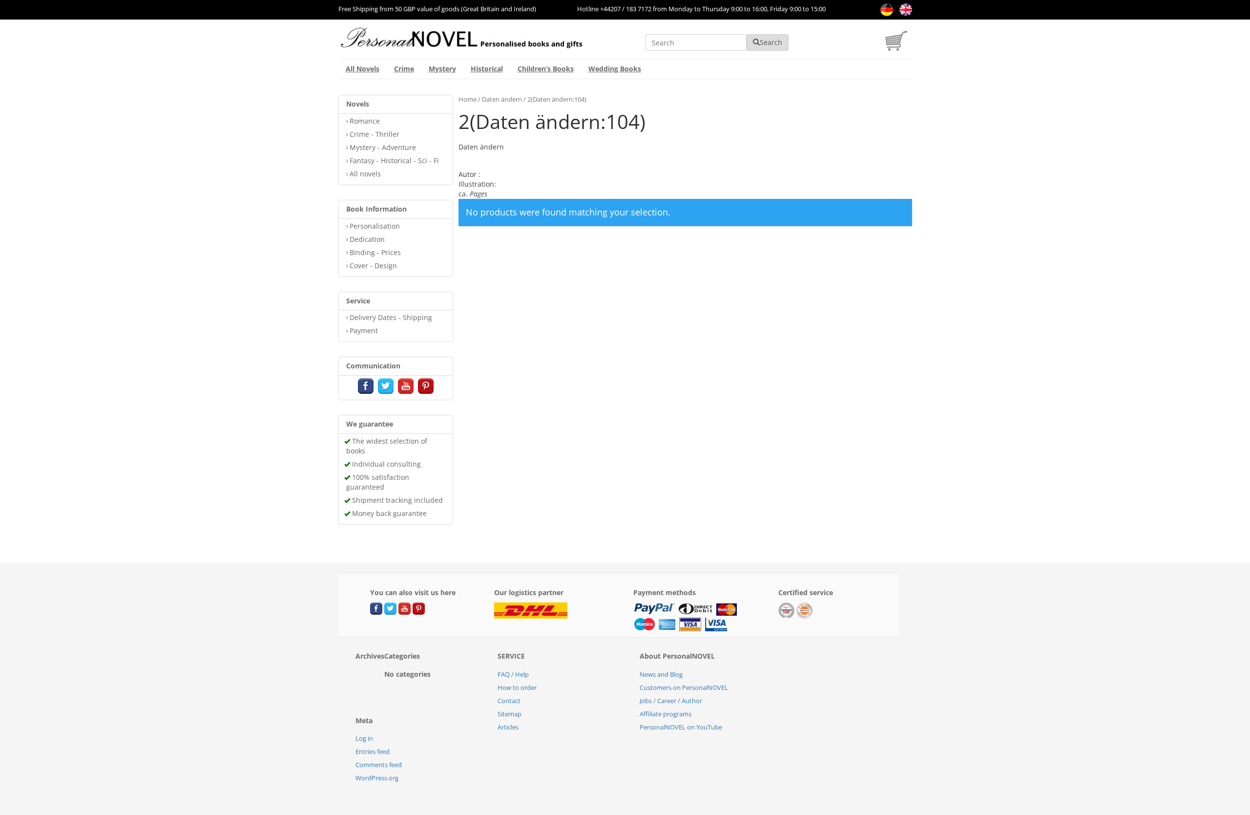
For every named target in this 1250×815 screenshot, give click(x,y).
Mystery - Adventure (383, 147)
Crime (404, 68)
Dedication (367, 239)
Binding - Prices (375, 252)
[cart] (898, 48)
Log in (364, 738)
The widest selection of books (386, 445)
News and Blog (661, 674)
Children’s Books (546, 68)
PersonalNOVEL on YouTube (681, 727)
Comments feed (378, 764)
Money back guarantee (389, 513)
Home (467, 99)
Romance (365, 121)
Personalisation (375, 226)
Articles (508, 727)
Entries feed (372, 751)
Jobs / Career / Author (671, 700)
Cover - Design (373, 265)
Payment (364, 330)
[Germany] (885, 8)
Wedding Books (614, 68)
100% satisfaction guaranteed (377, 482)
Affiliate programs (665, 713)
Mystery (442, 68)
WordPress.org (376, 777)
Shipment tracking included (397, 500)
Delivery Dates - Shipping (391, 317)
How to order (517, 687)
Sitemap (509, 713)
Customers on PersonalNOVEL (684, 687)
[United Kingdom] (903, 8)
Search (771, 42)
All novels (365, 173)
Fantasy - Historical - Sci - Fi (394, 160)
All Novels (362, 68)
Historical (487, 68)
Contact (509, 700)
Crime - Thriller (374, 134)
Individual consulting (386, 464)
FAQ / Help (513, 674)
